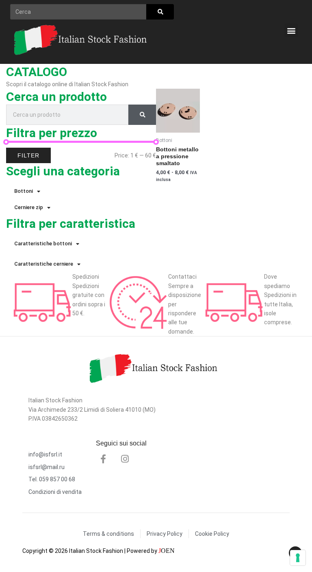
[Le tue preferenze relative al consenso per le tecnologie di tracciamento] (298, 557)
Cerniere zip (28, 207)
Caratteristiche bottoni (43, 243)
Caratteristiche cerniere (43, 264)
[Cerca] (160, 12)
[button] (291, 30)
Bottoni (23, 191)
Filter (28, 155)
